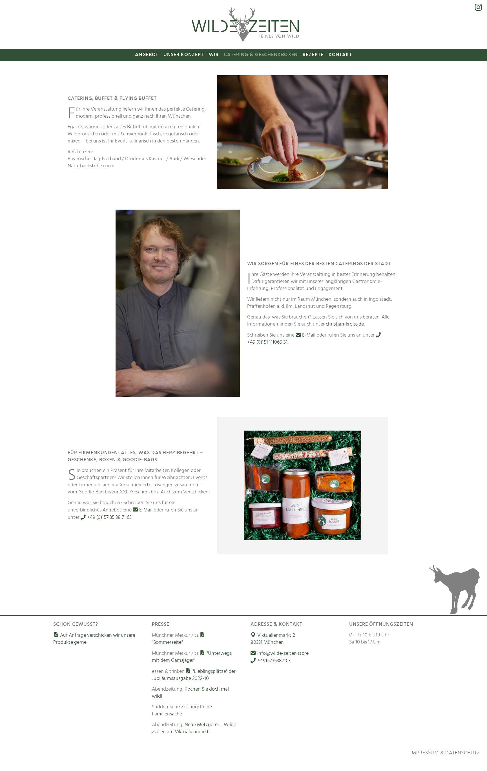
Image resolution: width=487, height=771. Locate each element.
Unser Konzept (183, 54)
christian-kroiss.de (345, 324)
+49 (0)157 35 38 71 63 (109, 517)
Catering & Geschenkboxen (261, 54)
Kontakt (340, 54)
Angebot (146, 54)
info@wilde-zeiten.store (282, 653)
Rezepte (313, 54)
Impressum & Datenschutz (445, 752)
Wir (214, 54)
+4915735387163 (273, 660)
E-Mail (308, 335)
